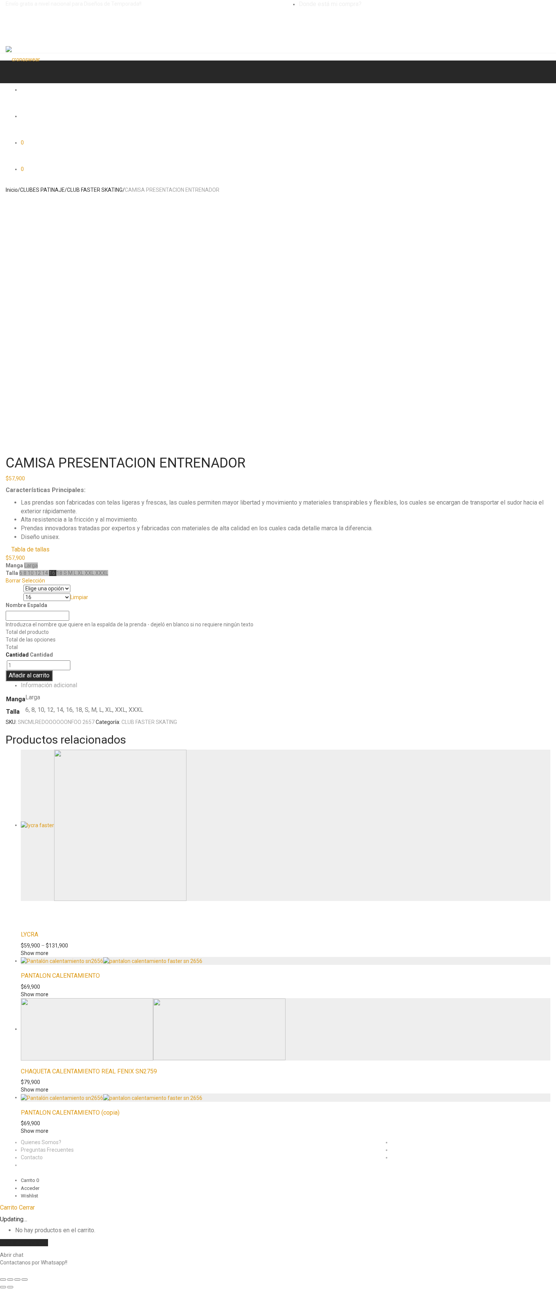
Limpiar (79, 597)
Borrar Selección (25, 581)
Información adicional (49, 685)
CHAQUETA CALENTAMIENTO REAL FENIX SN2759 (89, 1071)
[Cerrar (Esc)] (3, 1279)
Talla (12, 597)
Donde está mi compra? (330, 4)
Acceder (30, 1188)
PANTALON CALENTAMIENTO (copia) (70, 1112)
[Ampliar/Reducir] (25, 1279)
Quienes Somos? (41, 1142)
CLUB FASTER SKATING (95, 190)
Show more (34, 953)
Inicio (12, 190)
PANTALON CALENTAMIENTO (60, 975)
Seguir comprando (24, 1242)
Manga (14, 589)
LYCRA (29, 934)
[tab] (285, 685)
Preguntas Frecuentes (47, 1150)
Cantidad (17, 655)
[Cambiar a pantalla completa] (17, 1279)
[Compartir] (10, 1279)
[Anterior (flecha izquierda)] (3, 1287)
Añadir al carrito (29, 675)
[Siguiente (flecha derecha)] (10, 1287)
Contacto (32, 1157)
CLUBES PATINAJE (42, 190)
